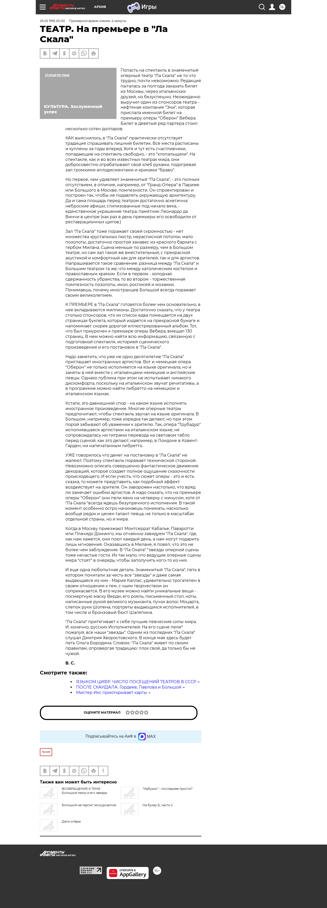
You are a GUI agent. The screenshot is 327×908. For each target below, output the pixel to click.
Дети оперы (71, 821)
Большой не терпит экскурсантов (89, 805)
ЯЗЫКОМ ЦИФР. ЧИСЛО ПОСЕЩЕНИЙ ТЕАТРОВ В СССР (136, 681)
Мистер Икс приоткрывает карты (111, 692)
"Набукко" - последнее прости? (168, 789)
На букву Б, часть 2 (158, 805)
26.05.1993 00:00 (52, 21)
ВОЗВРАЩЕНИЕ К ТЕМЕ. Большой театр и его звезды (84, 791)
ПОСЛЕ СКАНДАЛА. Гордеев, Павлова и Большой (128, 687)
